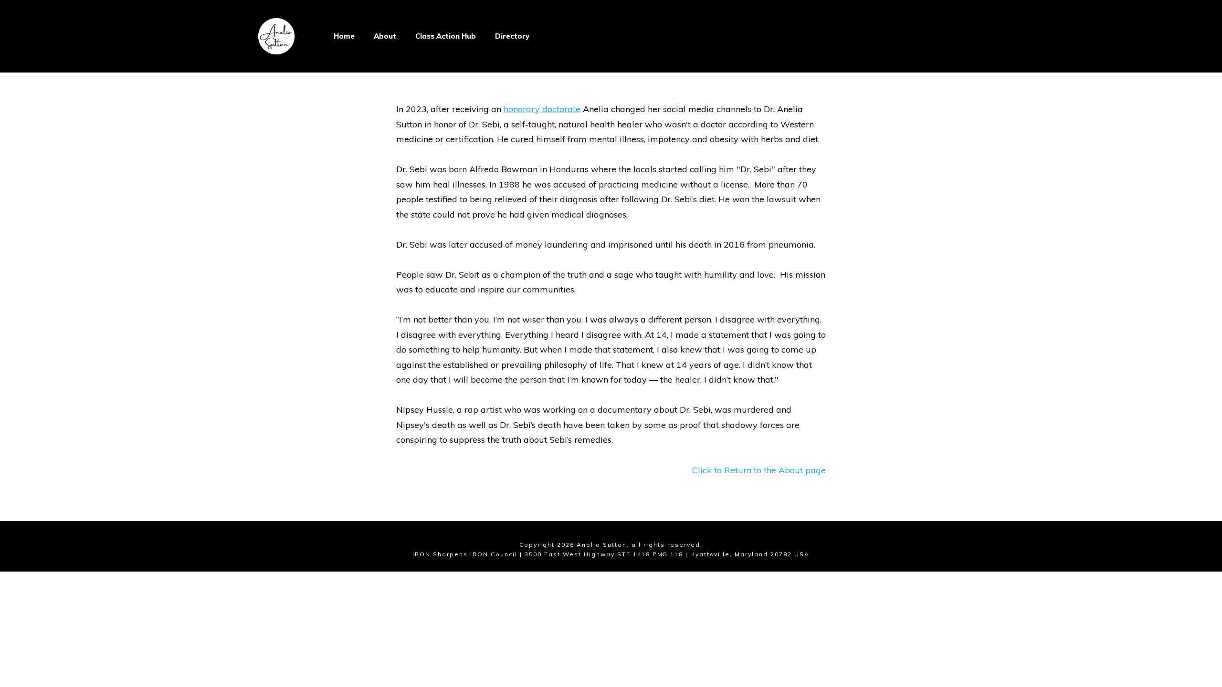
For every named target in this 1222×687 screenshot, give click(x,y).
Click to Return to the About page (759, 470)
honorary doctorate (542, 109)
